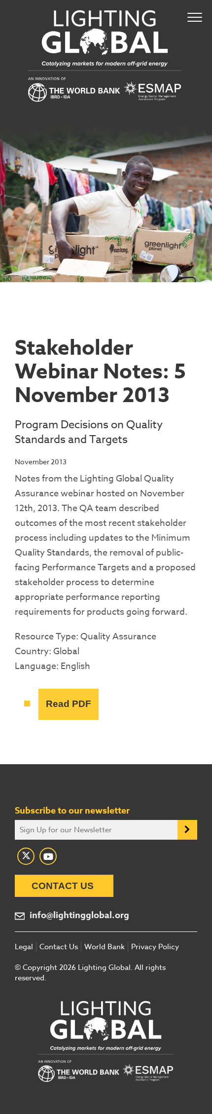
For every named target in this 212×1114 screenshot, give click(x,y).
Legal (24, 946)
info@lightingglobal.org (79, 915)
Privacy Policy (155, 946)
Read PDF (68, 704)
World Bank (104, 946)
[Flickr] (48, 856)
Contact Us (63, 886)
